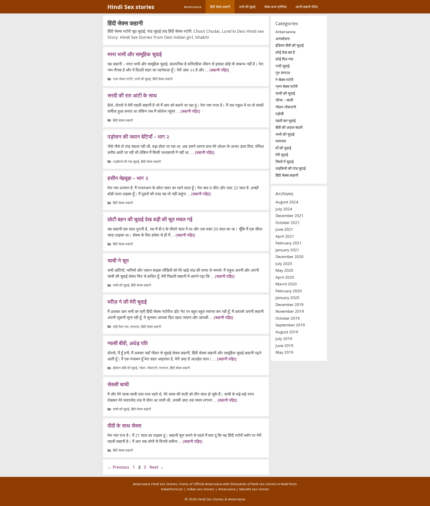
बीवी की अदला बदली (289, 127)
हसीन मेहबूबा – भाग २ (128, 178)
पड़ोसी (279, 113)
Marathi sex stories (254, 489)
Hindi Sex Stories (211, 499)
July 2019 (283, 338)
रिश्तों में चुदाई (284, 161)
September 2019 (290, 324)
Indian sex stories (200, 489)
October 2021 (287, 222)
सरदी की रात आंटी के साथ (132, 95)
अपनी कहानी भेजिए (306, 6)
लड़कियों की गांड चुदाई (126, 161)
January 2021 (287, 249)
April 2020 (284, 277)
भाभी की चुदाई (247, 6)
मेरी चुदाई (281, 154)
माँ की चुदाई (283, 148)
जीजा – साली (284, 100)
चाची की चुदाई (121, 285)
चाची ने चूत (118, 260)
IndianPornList (172, 489)
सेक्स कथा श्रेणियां (275, 6)
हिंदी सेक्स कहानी (220, 6)
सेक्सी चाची (118, 384)
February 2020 (288, 290)
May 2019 (284, 352)
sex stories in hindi (273, 484)
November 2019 (289, 311)
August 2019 (286, 331)
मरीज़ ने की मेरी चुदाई (127, 301)
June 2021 (284, 229)
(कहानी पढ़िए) (219, 70)
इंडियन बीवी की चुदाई (125, 368)
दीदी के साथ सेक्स (124, 425)
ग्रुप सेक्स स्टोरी (123, 79)
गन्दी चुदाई (282, 66)
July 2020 (283, 263)
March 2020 (286, 283)
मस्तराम (134, 326)
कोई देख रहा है (285, 52)
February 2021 (288, 242)
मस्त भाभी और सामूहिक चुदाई (135, 54)
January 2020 (287, 297)
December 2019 (289, 304)
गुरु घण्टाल (282, 72)
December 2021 (289, 215)
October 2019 (287, 318)
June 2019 (284, 345)
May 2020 (284, 270)
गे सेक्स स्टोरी (284, 79)
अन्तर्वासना (282, 38)
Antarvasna (192, 6)
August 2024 (286, 202)
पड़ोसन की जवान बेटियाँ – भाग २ (138, 136)
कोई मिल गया (120, 326)
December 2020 (289, 256)
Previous (118, 467)
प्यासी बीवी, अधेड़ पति (128, 343)
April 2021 (284, 236)
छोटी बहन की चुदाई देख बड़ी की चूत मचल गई (150, 219)
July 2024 (283, 208)
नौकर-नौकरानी (148, 368)
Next (156, 467)
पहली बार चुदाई (285, 120)
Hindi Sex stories (131, 7)
